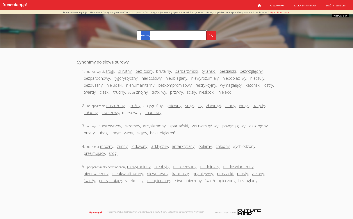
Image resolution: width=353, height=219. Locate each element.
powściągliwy (233, 125)
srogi (110, 71)
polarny (205, 146)
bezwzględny (251, 71)
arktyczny (159, 146)
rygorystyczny (126, 78)
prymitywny (123, 132)
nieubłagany (176, 78)
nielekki (225, 92)
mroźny (106, 146)
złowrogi (213, 105)
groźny (134, 105)
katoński (253, 85)
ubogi (104, 132)
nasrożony (115, 105)
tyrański (209, 71)
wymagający (231, 85)
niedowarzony (96, 173)
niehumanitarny (140, 85)
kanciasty (180, 173)
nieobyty (161, 166)
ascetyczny (111, 125)
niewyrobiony (139, 166)
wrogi (244, 105)
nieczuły (257, 78)
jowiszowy (110, 112)
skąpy (142, 132)
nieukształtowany (127, 173)
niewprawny (157, 173)
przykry (176, 92)
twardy (90, 92)
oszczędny (258, 125)
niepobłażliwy (234, 78)
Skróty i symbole (335, 5)
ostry (268, 85)
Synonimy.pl (15, 5)
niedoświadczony (238, 166)
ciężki (104, 92)
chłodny (91, 112)
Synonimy (96, 212)
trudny (119, 92)
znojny (142, 92)
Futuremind (249, 212)
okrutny (125, 71)
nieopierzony (158, 180)
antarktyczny (183, 146)
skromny (132, 125)
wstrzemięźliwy (205, 125)
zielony (258, 173)
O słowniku (277, 5)
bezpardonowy (97, 78)
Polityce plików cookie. (279, 12)
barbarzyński (186, 71)
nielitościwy (152, 78)
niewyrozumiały (205, 78)
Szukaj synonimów (305, 5)
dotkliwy (159, 92)
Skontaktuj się (145, 211)
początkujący (110, 180)
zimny (230, 105)
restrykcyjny (205, 85)
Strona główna (259, 6)
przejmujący (94, 153)
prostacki (225, 173)
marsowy (153, 112)
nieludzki (114, 85)
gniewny (174, 105)
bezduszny (93, 85)
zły (200, 105)
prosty (89, 132)
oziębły (259, 105)
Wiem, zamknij (341, 15)
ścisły (191, 92)
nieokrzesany (184, 166)
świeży (89, 180)
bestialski (228, 71)
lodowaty (139, 146)
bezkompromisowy (175, 85)
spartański (179, 125)
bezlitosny (144, 71)
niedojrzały (209, 166)
